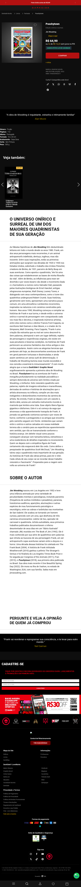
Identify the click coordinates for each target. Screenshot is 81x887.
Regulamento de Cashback (12, 805)
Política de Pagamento (10, 794)
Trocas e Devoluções (10, 802)
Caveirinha (44, 774)
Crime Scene (7, 774)
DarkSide (6, 785)
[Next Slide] (75, 2)
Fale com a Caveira (9, 814)
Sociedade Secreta (9, 782)
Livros (18, 13)
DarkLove (6, 777)
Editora (5, 754)
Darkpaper (44, 782)
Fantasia (27, 13)
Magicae (44, 771)
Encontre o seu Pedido (10, 808)
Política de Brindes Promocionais (14, 799)
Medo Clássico (8, 768)
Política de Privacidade (10, 796)
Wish (43, 780)
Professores (44, 754)
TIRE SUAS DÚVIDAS (40, 743)
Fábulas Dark (45, 777)
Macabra (6, 780)
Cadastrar (40, 688)
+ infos (48, 62)
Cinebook (44, 768)
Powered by (37, 876)
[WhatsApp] (76, 876)
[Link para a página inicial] (8, 13)
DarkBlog (6, 760)
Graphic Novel (8, 771)
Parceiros (43, 757)
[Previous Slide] (5, 2)
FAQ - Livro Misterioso (10, 811)
